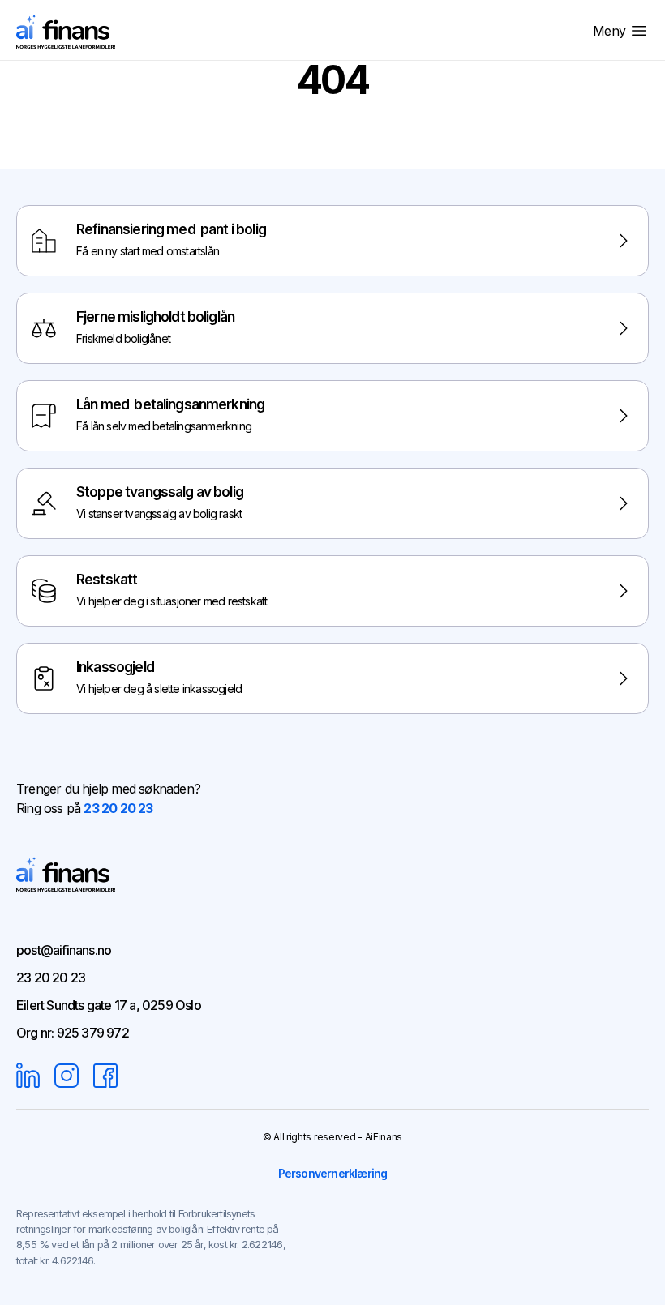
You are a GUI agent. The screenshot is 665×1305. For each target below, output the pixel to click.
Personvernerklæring (333, 1173)
